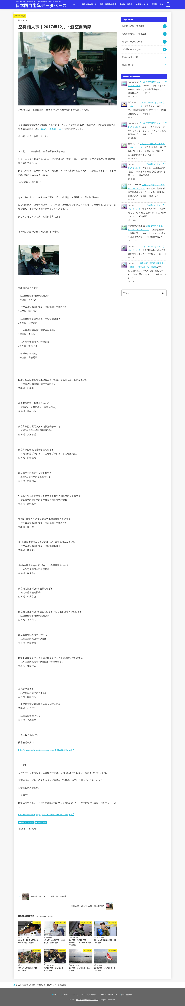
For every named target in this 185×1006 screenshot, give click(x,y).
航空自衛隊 (42, 822)
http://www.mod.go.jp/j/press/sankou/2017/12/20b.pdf (45, 814)
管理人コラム (157, 4)
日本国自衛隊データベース (41, 5)
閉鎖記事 (128, 65)
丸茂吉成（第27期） (48, 128)
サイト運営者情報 (89, 995)
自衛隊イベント (142, 4)
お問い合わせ (126, 995)
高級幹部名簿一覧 (89, 4)
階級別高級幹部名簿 (108, 4)
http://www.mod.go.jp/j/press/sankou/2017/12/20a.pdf (45, 750)
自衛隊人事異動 (126, 4)
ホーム (75, 4)
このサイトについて (70, 995)
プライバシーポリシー (108, 995)
